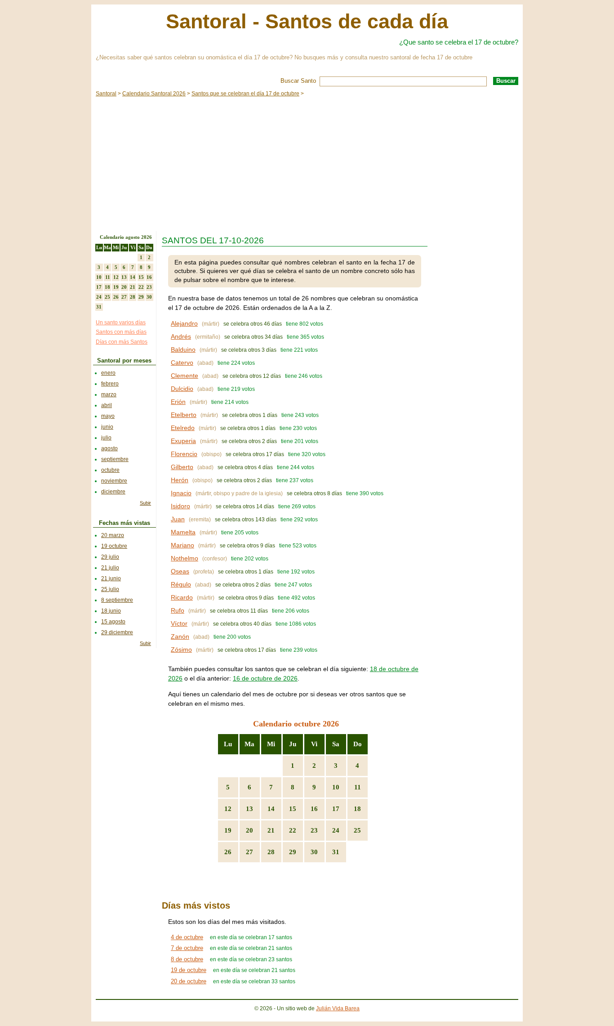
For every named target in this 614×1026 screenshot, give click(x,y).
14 (271, 808)
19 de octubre (188, 970)
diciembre (113, 491)
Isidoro (180, 506)
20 (249, 830)
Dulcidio (182, 388)
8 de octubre (187, 959)
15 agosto (113, 621)
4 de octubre (187, 937)
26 (227, 852)
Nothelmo (184, 558)
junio (107, 427)
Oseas (180, 571)
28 (271, 852)
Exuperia (183, 440)
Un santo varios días (121, 322)
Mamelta (183, 532)
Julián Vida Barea (338, 1008)
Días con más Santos (121, 342)
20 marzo (112, 535)
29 (292, 852)
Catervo (182, 362)
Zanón (180, 636)
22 (292, 830)
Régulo (181, 584)
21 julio (110, 568)
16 (314, 808)
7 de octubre (187, 948)
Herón (179, 480)
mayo (108, 416)
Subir (145, 503)
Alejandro (184, 323)
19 (227, 830)
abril (106, 405)
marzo (108, 394)
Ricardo (182, 597)
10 (335, 787)
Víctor (179, 623)
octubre (110, 470)
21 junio (111, 578)
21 (271, 830)
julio (106, 438)
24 (335, 830)
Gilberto (182, 466)
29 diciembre (117, 632)
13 (249, 808)
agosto (109, 448)
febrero (110, 384)
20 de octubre (188, 981)
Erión (178, 401)
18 (357, 808)
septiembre (115, 459)
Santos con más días (121, 332)
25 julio (110, 589)
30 (314, 852)
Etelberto (183, 414)
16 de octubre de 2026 (265, 678)
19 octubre (114, 546)
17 (335, 808)
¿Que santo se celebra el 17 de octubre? (458, 42)
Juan (178, 519)
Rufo (177, 610)
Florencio (184, 453)
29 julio (110, 557)
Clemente (184, 375)
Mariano (182, 545)
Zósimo (181, 649)
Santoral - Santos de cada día (307, 21)
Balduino (183, 349)
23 (314, 830)
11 (357, 787)
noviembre (114, 481)
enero (108, 373)
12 (227, 808)
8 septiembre (117, 600)
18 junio (111, 611)
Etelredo (183, 427)
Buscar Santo (298, 80)
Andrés (181, 336)
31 (335, 852)
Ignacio (181, 493)
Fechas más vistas (124, 523)
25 (357, 830)
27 (249, 852)
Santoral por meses (124, 360)
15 (292, 808)
